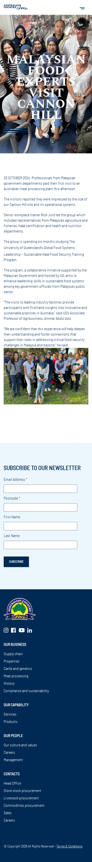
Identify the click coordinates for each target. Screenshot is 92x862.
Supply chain (13, 654)
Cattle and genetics (18, 669)
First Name (12, 517)
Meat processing (16, 676)
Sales (8, 813)
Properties (11, 661)
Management (13, 760)
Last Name (12, 536)
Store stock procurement (22, 791)
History (9, 683)
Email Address (15, 480)
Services (10, 714)
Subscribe (16, 561)
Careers (9, 752)
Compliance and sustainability (26, 691)
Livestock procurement (21, 798)
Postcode (12, 498)
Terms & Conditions (69, 846)
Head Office (12, 783)
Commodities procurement (24, 806)
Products (10, 722)
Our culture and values (20, 745)
